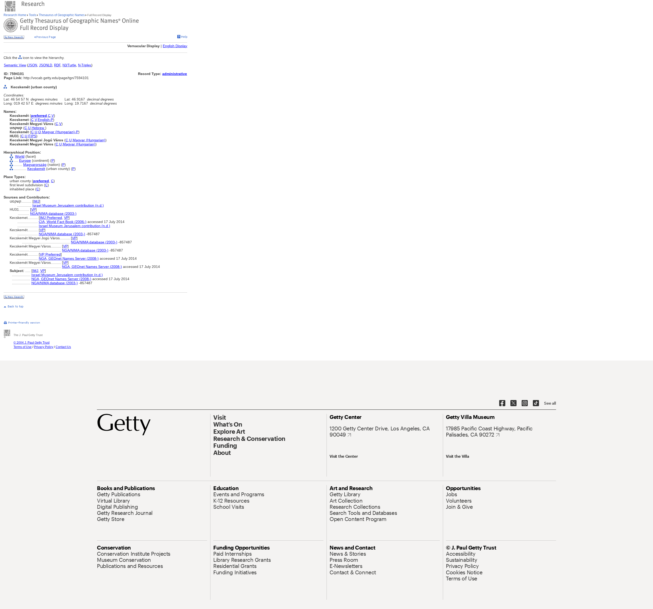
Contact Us (63, 347)
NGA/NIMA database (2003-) (53, 214)
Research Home (15, 15)
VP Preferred (50, 254)
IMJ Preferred (51, 218)
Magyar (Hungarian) (89, 140)
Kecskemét (36, 169)
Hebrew (38, 128)
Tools (32, 15)
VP (33, 209)
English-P (45, 120)
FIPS (32, 136)
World (19, 156)
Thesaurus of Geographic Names (61, 15)
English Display (175, 46)
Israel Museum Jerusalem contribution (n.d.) (68, 205)
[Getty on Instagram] (525, 403)
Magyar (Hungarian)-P (60, 132)
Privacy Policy (43, 347)
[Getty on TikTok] (536, 403)
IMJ (36, 201)
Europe (25, 160)
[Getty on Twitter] (513, 403)
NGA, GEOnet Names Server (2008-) (69, 258)
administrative (174, 74)
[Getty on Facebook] (502, 403)
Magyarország (34, 165)
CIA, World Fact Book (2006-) (62, 222)
